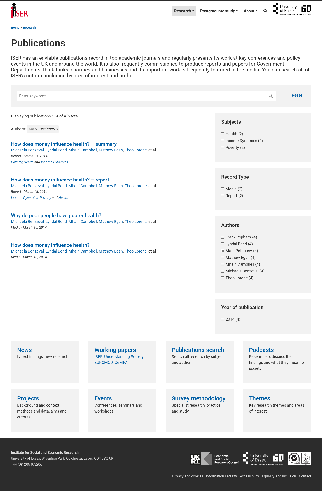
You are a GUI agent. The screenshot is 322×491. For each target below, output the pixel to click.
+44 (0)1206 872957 (27, 464)
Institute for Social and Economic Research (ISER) (19, 11)
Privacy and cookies (187, 476)
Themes (259, 398)
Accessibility (249, 476)
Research (182, 11)
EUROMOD (103, 362)
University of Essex (292, 11)
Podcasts (261, 350)
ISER (98, 356)
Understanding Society (123, 356)
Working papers (115, 350)
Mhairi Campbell (83, 150)
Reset (297, 95)
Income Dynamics (54, 162)
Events (103, 398)
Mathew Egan (111, 150)
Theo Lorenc (136, 150)
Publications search (198, 350)
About (249, 11)
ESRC (214, 458)
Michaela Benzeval (27, 150)
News (24, 350)
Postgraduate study (217, 11)
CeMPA (121, 362)
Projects (28, 398)
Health (29, 162)
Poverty (16, 162)
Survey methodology (198, 398)
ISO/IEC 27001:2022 (299, 458)
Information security (221, 476)
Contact (305, 476)
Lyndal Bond (56, 150)
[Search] (265, 11)
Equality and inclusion (279, 476)
